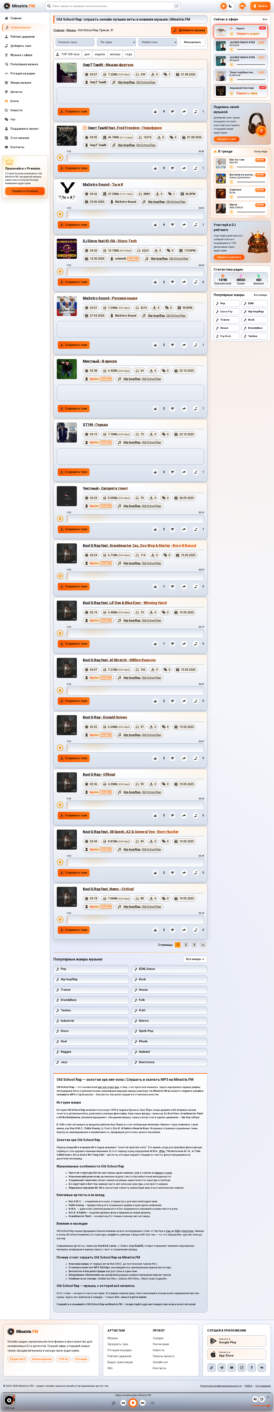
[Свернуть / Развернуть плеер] (267, 1397)
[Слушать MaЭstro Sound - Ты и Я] (60, 214)
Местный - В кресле (100, 361)
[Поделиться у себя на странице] (184, 112)
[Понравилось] (155, 112)
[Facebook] (252, 1367)
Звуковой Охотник (241, 87)
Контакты (159, 1368)
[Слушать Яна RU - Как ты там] (231, 167)
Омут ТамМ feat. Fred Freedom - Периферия (125, 128)
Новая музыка (42, 1359)
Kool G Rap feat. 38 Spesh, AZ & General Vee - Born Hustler (131, 832)
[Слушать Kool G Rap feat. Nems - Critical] (60, 919)
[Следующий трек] (143, 1403)
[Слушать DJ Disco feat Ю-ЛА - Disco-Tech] (60, 271)
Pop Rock (225, 336)
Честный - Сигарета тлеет (105, 488)
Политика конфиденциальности (221, 1385)
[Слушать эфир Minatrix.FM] (232, 34)
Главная (58, 30)
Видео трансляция (120, 1362)
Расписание (161, 1344)
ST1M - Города (95, 424)
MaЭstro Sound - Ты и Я (103, 184)
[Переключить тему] (227, 6)
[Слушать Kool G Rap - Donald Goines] (60, 747)
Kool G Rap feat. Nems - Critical (108, 889)
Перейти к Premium (25, 191)
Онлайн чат (160, 1362)
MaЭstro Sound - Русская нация (110, 298)
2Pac (162, 1151)
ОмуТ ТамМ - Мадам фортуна (108, 65)
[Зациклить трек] (114, 1402)
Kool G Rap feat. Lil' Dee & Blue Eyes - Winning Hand (124, 603)
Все (265, 19)
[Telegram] (221, 1367)
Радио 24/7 (17, 1359)
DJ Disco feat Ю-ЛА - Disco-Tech (110, 241)
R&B (177, 1231)
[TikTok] (211, 1367)
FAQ (110, 1368)
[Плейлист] (262, 1399)
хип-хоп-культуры (108, 1087)
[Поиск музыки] (176, 6)
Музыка (113, 1338)
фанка (158, 1172)
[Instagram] (241, 1367)
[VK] (262, 1367)
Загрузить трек (226, 139)
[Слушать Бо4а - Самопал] (231, 197)
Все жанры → (195, 959)
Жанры (71, 30)
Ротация (81, 1359)
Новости (158, 1350)
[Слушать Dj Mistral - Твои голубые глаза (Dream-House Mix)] (231, 80)
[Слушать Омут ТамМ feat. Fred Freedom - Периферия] (60, 157)
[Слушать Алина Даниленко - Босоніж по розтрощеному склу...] (231, 182)
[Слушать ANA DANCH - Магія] (231, 212)
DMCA (248, 1385)
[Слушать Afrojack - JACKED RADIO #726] (231, 50)
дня (87, 54)
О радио (158, 1338)
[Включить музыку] (133, 1402)
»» (203, 944)
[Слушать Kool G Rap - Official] (60, 805)
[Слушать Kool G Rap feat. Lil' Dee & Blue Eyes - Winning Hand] (60, 633)
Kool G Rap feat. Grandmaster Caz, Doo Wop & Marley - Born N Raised (139, 545)
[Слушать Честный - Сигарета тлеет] (60, 518)
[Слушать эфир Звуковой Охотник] (231, 93)
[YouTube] (231, 1367)
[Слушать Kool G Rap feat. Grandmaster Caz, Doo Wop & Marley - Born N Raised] (60, 576)
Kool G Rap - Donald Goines (105, 717)
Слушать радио (248, 33)
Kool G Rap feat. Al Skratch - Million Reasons (119, 660)
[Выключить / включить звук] (255, 1399)
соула (168, 1172)
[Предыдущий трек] (123, 1403)
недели (100, 54)
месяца (115, 54)
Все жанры (260, 295)
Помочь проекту (164, 1356)
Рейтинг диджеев (119, 1356)
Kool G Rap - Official (99, 774)
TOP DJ (63, 1359)
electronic (188, 1231)
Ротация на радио (120, 1350)
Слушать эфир (247, 93)
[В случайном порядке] (151, 1402)
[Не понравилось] (172, 112)
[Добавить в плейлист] (196, 112)
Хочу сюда (260, 151)
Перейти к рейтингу (229, 257)
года (128, 54)
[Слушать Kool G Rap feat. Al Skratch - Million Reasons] (60, 690)
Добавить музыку (192, 30)
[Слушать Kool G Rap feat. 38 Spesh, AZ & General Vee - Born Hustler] (60, 862)
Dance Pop (226, 311)
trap (168, 1231)
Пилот (240, 28)
